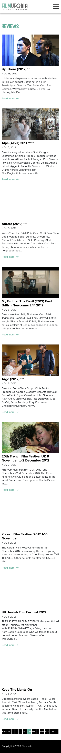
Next (54, 731)
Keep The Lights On (17, 690)
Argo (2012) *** (13, 379)
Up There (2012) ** (16, 69)
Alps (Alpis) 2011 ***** (18, 143)
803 (47, 731)
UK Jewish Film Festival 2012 (24, 612)
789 (34, 731)
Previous (6, 731)
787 (25, 731)
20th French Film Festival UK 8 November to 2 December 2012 (25, 458)
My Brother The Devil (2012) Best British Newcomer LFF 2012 (27, 303)
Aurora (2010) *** (14, 224)
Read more (8, 98)
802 (42, 731)
